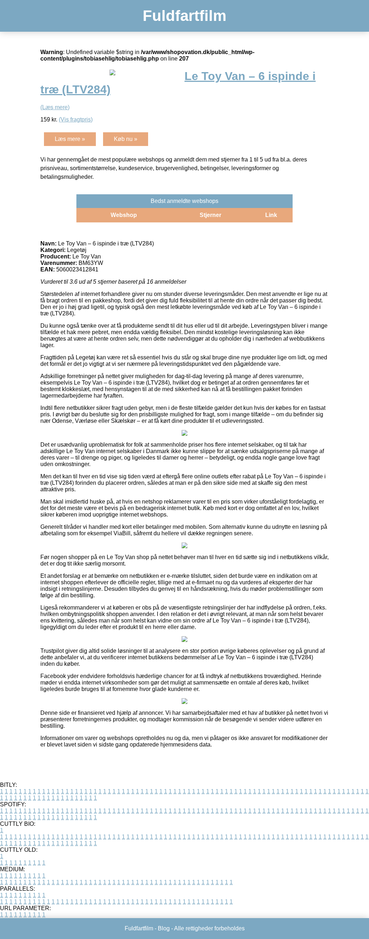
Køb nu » (125, 139)
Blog (164, 928)
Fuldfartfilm (184, 15)
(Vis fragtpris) (76, 119)
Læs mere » (70, 139)
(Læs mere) (55, 107)
